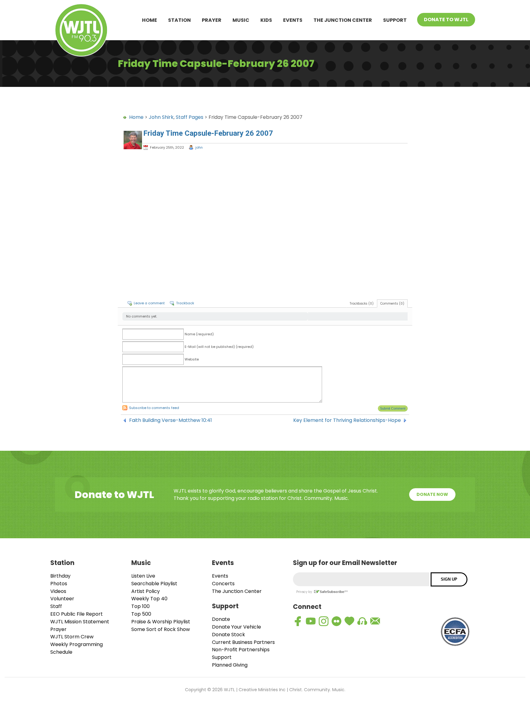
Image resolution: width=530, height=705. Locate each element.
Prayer (211, 20)
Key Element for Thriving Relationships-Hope (347, 420)
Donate (221, 619)
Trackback (185, 303)
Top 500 (141, 613)
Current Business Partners (243, 642)
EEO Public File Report (76, 613)
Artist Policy (145, 591)
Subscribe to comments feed (154, 407)
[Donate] (349, 621)
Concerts (223, 583)
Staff (56, 606)
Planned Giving (230, 664)
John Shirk (161, 117)
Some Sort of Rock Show (160, 629)
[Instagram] (323, 621)
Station (179, 20)
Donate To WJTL (446, 19)
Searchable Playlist (154, 583)
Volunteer (62, 598)
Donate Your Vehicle (236, 626)
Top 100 (140, 606)
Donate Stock (228, 634)
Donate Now (432, 494)
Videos (58, 591)
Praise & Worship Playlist (160, 621)
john (199, 147)
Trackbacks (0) (362, 303)
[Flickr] (336, 621)
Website (192, 359)
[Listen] (362, 621)
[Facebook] (298, 621)
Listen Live (143, 575)
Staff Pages (189, 117)
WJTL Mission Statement (79, 621)
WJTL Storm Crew (72, 636)
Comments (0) (392, 303)
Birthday (60, 575)
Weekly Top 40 (149, 598)
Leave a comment (149, 303)
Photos (58, 583)
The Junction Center (342, 20)
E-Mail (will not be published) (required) (219, 346)
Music (240, 20)
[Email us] (375, 621)
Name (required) (199, 334)
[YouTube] (311, 621)
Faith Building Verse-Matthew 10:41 (170, 420)
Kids (266, 20)
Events (292, 20)
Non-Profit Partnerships (241, 649)
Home (149, 20)
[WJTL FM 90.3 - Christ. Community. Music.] (81, 31)
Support (395, 20)
